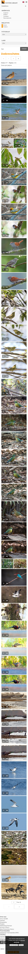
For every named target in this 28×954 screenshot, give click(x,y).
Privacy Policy (4, 927)
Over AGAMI (4, 919)
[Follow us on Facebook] (2, 942)
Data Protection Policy (7, 929)
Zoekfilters (5, 6)
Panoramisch (7, 18)
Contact (2, 920)
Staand (5, 14)
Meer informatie (13, 945)
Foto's (5, 25)
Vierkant (6, 16)
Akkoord (21, 945)
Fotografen (3, 922)
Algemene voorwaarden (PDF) (9, 932)
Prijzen (2, 924)
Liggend (5, 13)
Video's (5, 27)
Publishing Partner (6, 925)
